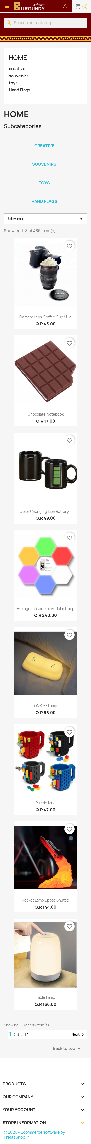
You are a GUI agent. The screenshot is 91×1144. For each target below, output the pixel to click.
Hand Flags (19, 90)
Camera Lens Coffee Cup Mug (45, 316)
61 (26, 1034)
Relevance (45, 219)
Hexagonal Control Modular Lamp (45, 608)
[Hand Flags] (44, 194)
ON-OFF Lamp (45, 705)
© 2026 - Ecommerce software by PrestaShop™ (34, 1135)
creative (17, 68)
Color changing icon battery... (46, 511)
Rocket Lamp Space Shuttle (45, 900)
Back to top (67, 1048)
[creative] (44, 139)
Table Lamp (45, 997)
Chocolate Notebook (46, 414)
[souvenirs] (44, 157)
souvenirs (19, 76)
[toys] (44, 176)
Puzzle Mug (46, 802)
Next (78, 1035)
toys (13, 83)
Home (18, 57)
